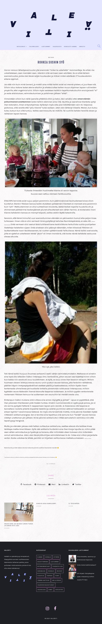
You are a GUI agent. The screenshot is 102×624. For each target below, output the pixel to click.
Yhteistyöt (59, 589)
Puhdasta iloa (58, 566)
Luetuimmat (46, 46)
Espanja (48, 557)
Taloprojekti (34, 46)
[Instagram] (47, 608)
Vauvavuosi (41, 589)
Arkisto (82, 46)
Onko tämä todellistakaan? (86, 565)
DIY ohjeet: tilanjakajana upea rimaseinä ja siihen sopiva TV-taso (85, 577)
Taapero (49, 575)
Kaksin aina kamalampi (46, 503)
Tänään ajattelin (43, 580)
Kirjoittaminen (42, 561)
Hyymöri (56, 557)
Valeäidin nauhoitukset (45, 585)
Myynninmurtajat (43, 566)
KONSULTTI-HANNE (70, 46)
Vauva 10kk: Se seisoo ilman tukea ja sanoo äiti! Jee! (18, 524)
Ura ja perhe (56, 580)
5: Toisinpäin (74, 503)
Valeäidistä (57, 46)
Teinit (57, 575)
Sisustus (40, 575)
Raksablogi (41, 571)
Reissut (59, 571)
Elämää (39, 557)
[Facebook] (55, 608)
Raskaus (51, 571)
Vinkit (50, 589)
